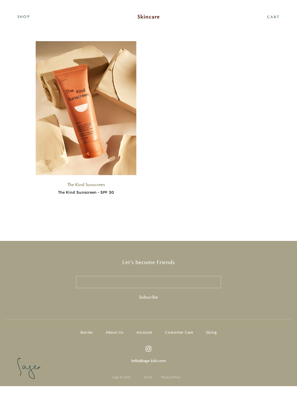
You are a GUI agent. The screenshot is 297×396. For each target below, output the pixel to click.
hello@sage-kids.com (148, 361)
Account (144, 332)
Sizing (211, 332)
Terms (148, 377)
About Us (115, 332)
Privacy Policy (170, 377)
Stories (86, 332)
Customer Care (179, 332)
